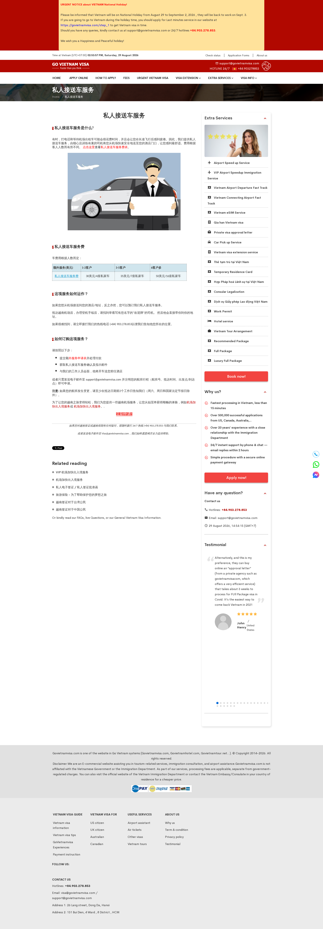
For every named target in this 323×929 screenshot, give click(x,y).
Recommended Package (231, 341)
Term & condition (176, 830)
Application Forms (238, 55)
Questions (97, 518)
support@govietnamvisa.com (147, 30)
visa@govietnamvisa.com (78, 893)
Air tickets (134, 830)
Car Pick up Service (227, 242)
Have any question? (223, 493)
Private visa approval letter (232, 232)
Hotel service (223, 321)
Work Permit (222, 311)
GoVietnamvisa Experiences (63, 844)
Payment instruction (66, 854)
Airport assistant (139, 823)
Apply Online (78, 78)
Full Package (222, 351)
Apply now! (236, 477)
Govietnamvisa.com (248, 764)
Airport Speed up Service (231, 163)
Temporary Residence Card (232, 272)
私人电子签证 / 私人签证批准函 (77, 487)
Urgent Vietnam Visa (152, 78)
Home (57, 78)
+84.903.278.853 (234, 510)
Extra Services (219, 78)
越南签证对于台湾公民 (71, 502)
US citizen (97, 823)
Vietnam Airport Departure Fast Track (240, 188)
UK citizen (97, 830)
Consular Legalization (228, 292)
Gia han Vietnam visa (228, 222)
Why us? (212, 391)
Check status (212, 55)
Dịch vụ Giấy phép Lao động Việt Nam (240, 302)
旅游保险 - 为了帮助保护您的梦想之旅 (81, 494)
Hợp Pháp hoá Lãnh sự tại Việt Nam (238, 282)
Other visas (135, 837)
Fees (126, 78)
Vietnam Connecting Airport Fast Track (234, 200)
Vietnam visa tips (64, 835)
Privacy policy (174, 837)
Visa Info (247, 78)
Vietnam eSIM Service (229, 213)
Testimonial (215, 544)
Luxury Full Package (227, 361)
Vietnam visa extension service (235, 252)
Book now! (236, 376)
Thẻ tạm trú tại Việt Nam (231, 262)
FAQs (80, 518)
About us (262, 55)
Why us (170, 823)
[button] (217, 703)
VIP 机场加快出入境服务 (72, 472)
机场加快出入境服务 (69, 479)
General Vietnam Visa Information (137, 518)
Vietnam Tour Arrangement (232, 331)
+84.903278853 (248, 69)
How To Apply (106, 78)
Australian (97, 837)
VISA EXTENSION (187, 78)
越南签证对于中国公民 (71, 509)
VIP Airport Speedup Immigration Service (234, 175)
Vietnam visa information (61, 825)
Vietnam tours (137, 844)
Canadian (96, 844)
